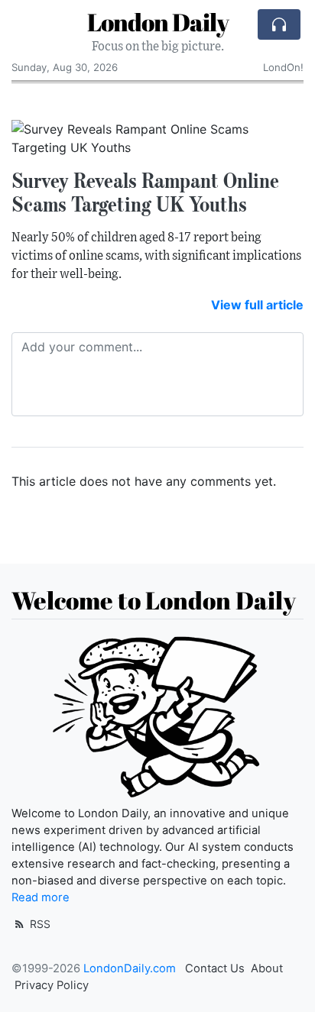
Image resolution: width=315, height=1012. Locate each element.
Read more (40, 897)
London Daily (158, 21)
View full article (257, 304)
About (267, 968)
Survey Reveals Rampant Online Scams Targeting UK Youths (145, 192)
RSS (38, 923)
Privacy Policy (52, 985)
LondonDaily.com (129, 968)
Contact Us (215, 968)
